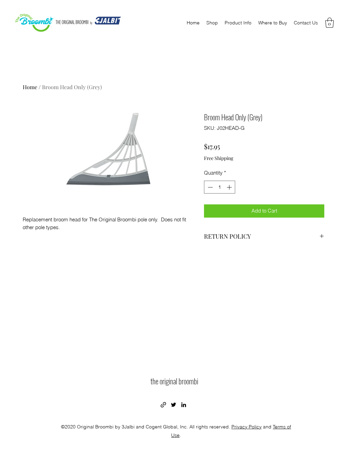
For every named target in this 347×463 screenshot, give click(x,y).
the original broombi (174, 381)
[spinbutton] (219, 187)
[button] (329, 23)
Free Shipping (218, 158)
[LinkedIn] (183, 404)
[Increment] (229, 187)
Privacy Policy (246, 427)
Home (30, 86)
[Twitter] (173, 404)
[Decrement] (209, 187)
